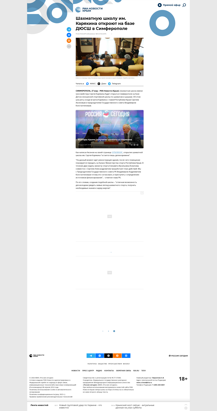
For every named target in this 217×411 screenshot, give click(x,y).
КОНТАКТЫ (109, 371)
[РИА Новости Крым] (89, 9)
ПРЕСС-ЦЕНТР (88, 371)
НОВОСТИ (75, 371)
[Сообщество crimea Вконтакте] (99, 355)
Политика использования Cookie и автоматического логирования (50, 391)
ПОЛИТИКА (92, 364)
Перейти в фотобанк (128, 78)
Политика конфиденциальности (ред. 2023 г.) (47, 394)
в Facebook (117, 152)
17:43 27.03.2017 (81, 34)
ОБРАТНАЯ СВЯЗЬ (123, 371)
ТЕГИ (143, 371)
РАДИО (99, 371)
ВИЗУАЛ (126, 364)
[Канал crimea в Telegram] (91, 355)
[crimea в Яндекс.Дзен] (108, 355)
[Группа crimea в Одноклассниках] (117, 355)
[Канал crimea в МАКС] (126, 355)
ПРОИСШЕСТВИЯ (115, 364)
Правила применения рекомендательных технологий (50, 397)
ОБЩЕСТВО (102, 364)
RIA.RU (136, 371)
